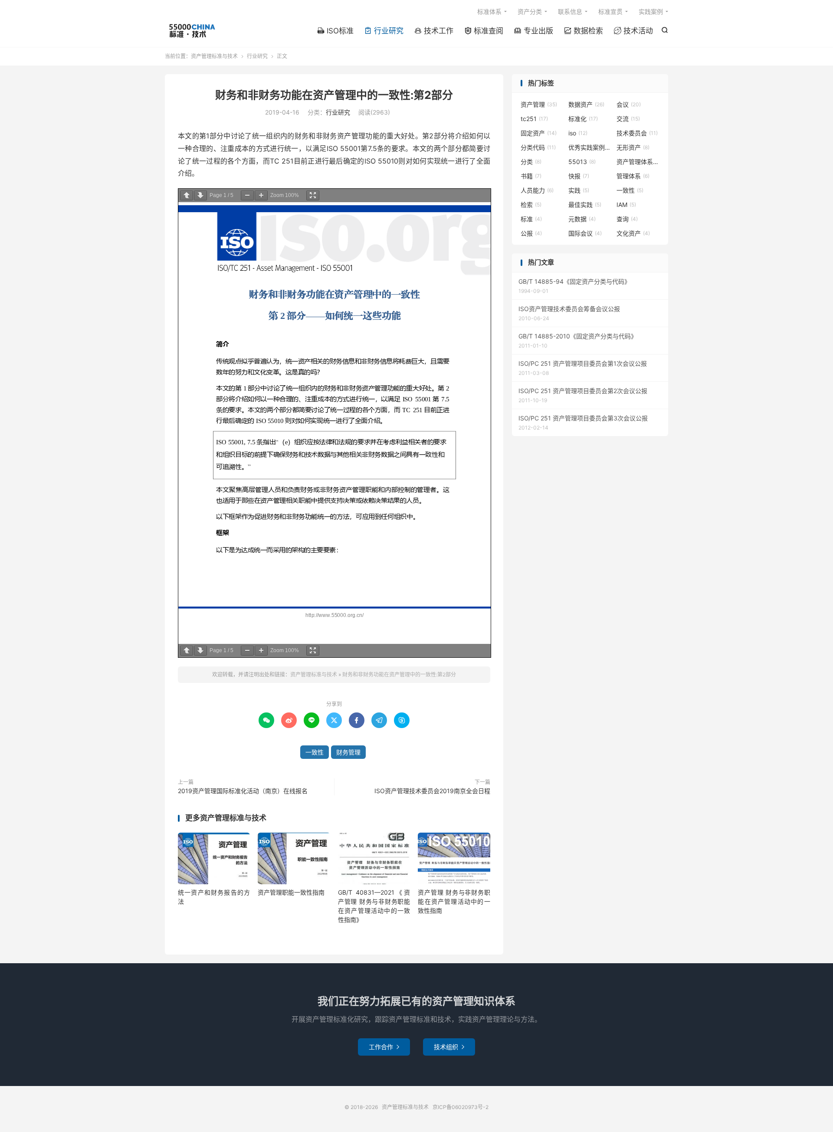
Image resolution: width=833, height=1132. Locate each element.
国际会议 (585, 233)
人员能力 (537, 190)
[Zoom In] (261, 195)
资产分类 (530, 11)
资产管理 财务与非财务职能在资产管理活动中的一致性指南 (454, 901)
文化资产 (633, 233)
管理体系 (633, 176)
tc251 (534, 118)
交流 (628, 118)
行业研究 (383, 30)
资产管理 (539, 104)
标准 (531, 219)
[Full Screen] (312, 195)
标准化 (583, 118)
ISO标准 (335, 30)
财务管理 (348, 752)
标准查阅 (483, 30)
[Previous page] (186, 195)
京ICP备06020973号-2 (461, 1107)
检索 (531, 204)
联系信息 (570, 11)
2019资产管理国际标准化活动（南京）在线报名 (243, 790)
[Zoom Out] (247, 195)
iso (577, 133)
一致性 (314, 752)
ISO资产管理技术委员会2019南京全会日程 (432, 790)
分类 (531, 161)
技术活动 (633, 30)
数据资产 (586, 104)
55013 (582, 161)
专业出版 (533, 30)
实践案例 (651, 11)
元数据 (582, 219)
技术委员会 (637, 133)
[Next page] (200, 195)
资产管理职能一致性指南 (291, 892)
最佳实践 (584, 204)
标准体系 (489, 11)
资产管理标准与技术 (191, 31)
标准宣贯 (610, 11)
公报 (531, 233)
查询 (627, 219)
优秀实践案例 (590, 147)
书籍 (531, 176)
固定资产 (539, 133)
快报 (578, 176)
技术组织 (449, 1046)
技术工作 (433, 30)
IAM (626, 204)
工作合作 (384, 1046)
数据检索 (583, 30)
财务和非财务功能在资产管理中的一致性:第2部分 (334, 95)
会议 (629, 104)
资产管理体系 (638, 161)
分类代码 (538, 147)
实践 (578, 190)
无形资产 (633, 147)
